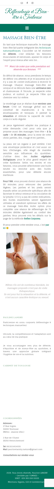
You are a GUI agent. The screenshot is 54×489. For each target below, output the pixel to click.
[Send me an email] (22, 3)
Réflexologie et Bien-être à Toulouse (27, 14)
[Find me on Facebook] (27, 3)
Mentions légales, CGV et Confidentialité (27, 482)
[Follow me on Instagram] (32, 3)
